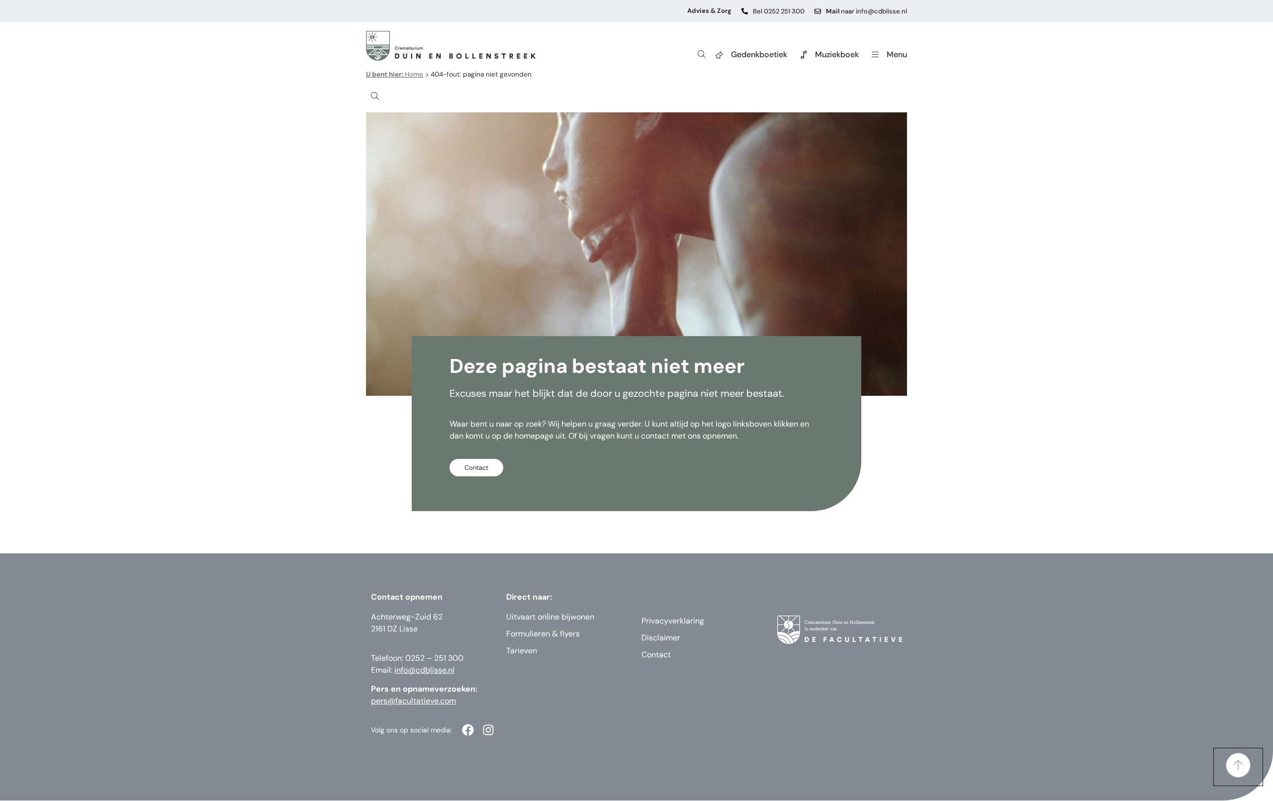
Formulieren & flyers (543, 633)
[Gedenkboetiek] (720, 55)
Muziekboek (837, 54)
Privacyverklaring (672, 621)
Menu (897, 54)
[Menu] (875, 55)
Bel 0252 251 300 (779, 11)
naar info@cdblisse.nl (866, 11)
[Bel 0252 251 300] (744, 11)
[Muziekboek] (804, 55)
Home (394, 74)
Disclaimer (660, 637)
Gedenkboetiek (759, 54)
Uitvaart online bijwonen (550, 617)
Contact (656, 654)
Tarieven (521, 650)
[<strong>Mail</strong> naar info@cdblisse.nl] (818, 11)
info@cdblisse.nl (424, 670)
